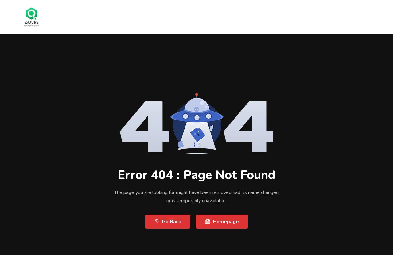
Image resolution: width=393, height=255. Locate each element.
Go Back (171, 221)
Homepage (226, 221)
